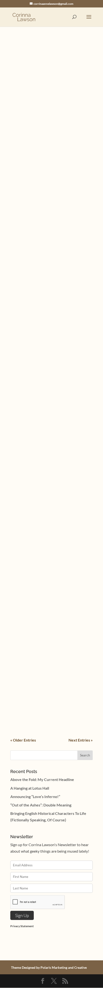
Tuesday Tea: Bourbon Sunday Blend (49, 692)
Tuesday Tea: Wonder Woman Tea (46, 342)
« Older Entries (23, 740)
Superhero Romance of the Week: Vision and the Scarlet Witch (46, 69)
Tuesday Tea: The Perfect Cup (42, 402)
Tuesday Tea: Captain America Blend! (49, 625)
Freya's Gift (69, 407)
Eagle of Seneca (28, 637)
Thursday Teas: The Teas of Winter (46, 144)
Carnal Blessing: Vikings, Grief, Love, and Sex (48, 206)
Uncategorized (71, 76)
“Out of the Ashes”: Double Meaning (40, 805)
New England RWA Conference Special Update (51, 503)
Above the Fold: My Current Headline (42, 779)
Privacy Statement (22, 926)
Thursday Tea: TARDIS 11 (37, 275)
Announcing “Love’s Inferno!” (35, 796)
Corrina (26, 76)
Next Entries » (81, 740)
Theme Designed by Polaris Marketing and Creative (49, 967)
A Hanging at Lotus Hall (29, 788)
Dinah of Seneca (73, 631)
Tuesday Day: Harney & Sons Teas (46, 565)
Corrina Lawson (33, 150)
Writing (67, 697)
